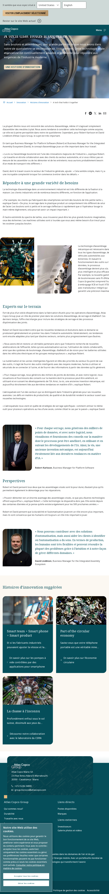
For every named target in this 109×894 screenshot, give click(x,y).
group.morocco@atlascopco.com (30, 789)
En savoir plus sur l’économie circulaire (80, 660)
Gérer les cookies (26, 883)
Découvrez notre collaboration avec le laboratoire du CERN (27, 736)
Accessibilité (93, 890)
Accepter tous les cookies (26, 876)
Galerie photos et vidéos (70, 830)
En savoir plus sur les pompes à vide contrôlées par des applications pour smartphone (27, 662)
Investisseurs (64, 826)
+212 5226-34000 (23, 786)
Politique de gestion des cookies (69, 890)
